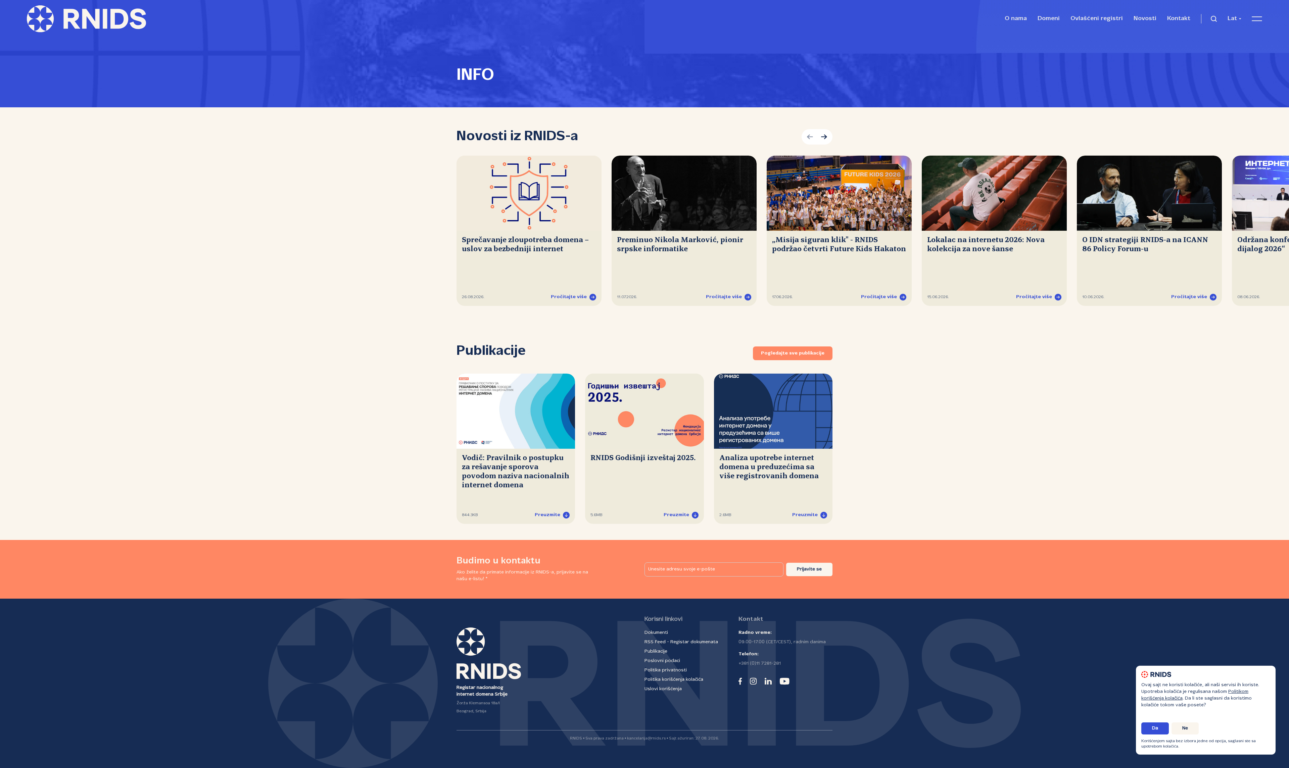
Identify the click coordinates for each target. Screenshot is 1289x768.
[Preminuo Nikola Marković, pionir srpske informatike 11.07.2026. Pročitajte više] (684, 193)
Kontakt (1178, 18)
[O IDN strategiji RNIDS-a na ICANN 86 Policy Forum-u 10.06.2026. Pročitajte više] (1149, 193)
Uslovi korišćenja (663, 689)
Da (1155, 728)
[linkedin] (768, 681)
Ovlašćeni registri (1096, 18)
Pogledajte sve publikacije (792, 353)
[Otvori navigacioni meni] (1257, 18)
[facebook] (740, 681)
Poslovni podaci (662, 661)
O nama (1016, 18)
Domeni (1049, 18)
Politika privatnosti (665, 670)
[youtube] (785, 681)
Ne (1185, 728)
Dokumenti (656, 632)
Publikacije (655, 651)
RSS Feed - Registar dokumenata (681, 642)
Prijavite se (809, 569)
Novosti (1145, 18)
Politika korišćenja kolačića (673, 679)
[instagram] (753, 681)
